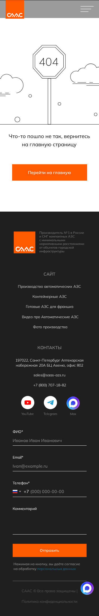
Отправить (49, 550)
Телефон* (21, 483)
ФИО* (18, 431)
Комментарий (25, 508)
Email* (18, 457)
